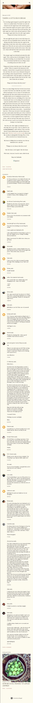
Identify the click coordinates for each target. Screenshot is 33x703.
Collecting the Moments (12, 5)
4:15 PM (8, 328)
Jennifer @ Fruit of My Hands (15, 223)
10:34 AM (9, 208)
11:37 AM (9, 273)
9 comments (9, 688)
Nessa (8, 501)
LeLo (8, 474)
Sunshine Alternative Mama (14, 176)
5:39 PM (9, 470)
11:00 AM (9, 219)
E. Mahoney (10, 361)
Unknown (9, 490)
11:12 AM (8, 253)
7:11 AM (8, 536)
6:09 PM (9, 608)
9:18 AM (8, 186)
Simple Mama (11, 436)
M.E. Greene (10, 454)
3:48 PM (9, 309)
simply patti (10, 314)
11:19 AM (8, 264)
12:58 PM (9, 300)
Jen (8, 464)
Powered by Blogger (17, 698)
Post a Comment (6, 647)
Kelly (8, 589)
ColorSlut (9, 524)
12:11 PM (8, 287)
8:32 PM (9, 449)
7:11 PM (8, 357)
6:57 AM (9, 496)
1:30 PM (9, 599)
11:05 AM (9, 242)
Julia (8, 305)
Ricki (8, 612)
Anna (8, 246)
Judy (8, 258)
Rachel (9, 332)
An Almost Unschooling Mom (15, 201)
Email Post (8, 166)
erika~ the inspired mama (14, 277)
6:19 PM (8, 486)
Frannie (9, 426)
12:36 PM (9, 584)
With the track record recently (16, 133)
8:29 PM (9, 422)
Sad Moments (9, 169)
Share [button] (3, 166)
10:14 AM (9, 643)
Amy (8, 603)
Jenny (8, 292)
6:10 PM (9, 338)
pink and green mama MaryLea (15, 343)
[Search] (30, 2)
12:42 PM (9, 519)
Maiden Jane (10, 213)
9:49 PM (9, 460)
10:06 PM (9, 432)
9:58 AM (9, 197)
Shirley (9, 268)
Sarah (8, 191)
